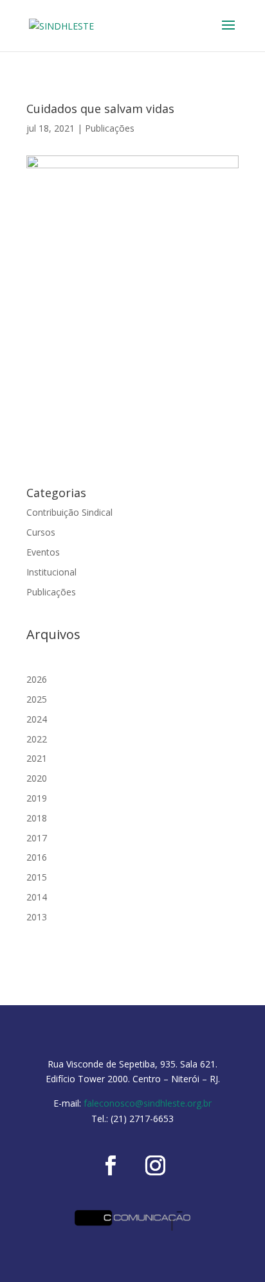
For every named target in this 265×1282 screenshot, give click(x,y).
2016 (36, 857)
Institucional (51, 572)
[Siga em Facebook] (110, 1166)
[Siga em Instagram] (155, 1166)
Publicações (109, 128)
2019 (36, 798)
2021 (36, 758)
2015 (36, 877)
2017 (36, 838)
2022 (36, 739)
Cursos (40, 532)
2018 (36, 818)
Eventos (43, 552)
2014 (36, 897)
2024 (36, 719)
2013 (36, 917)
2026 (36, 679)
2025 (36, 699)
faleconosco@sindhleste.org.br (148, 1103)
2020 (36, 778)
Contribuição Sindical (69, 512)
